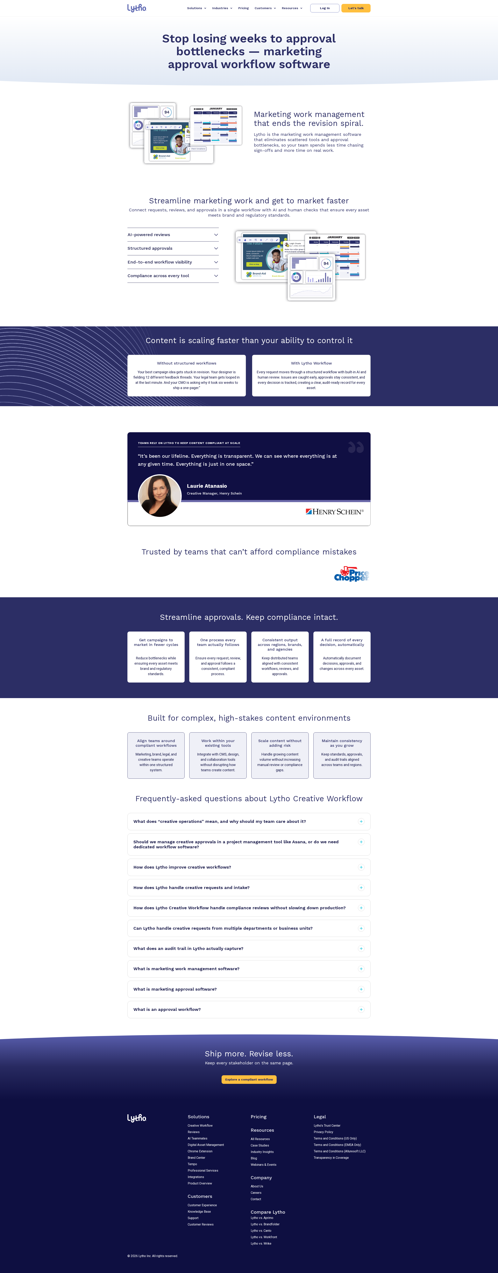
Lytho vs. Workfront (264, 1237)
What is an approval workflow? (167, 1009)
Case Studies (260, 1145)
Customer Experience (202, 1205)
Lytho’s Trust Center (327, 1125)
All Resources (260, 1139)
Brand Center (196, 1158)
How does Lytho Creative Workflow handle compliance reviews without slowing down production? (239, 907)
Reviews (194, 1132)
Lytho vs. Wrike (261, 1243)
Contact (256, 1199)
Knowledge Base (199, 1211)
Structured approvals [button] (150, 248)
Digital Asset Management (206, 1145)
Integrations (196, 1177)
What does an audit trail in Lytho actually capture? (188, 948)
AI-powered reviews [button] (149, 234)
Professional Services (203, 1170)
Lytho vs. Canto (261, 1231)
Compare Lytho (268, 1212)
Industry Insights (262, 1152)
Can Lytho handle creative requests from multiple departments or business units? (223, 928)
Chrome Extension (200, 1151)
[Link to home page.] (137, 8)
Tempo (192, 1164)
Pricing (243, 8)
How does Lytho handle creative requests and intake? (191, 887)
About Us (257, 1186)
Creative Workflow (200, 1125)
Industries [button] (220, 8)
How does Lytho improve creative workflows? (182, 867)
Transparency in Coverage (331, 1158)
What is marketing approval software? (175, 989)
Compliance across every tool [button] (158, 275)
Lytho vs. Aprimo (262, 1218)
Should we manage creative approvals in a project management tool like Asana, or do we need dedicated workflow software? (236, 844)
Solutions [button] (194, 8)
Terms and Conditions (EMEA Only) (337, 1145)
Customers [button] (263, 8)
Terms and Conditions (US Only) (335, 1138)
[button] (324, 8)
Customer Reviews (201, 1224)
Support (193, 1218)
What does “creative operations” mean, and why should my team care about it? (219, 821)
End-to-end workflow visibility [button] (160, 262)
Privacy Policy (323, 1132)
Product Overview (200, 1183)
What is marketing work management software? (186, 968)
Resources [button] (290, 8)
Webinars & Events (263, 1165)
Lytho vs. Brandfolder (265, 1224)
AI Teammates (197, 1138)
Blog (254, 1158)
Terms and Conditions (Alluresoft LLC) (340, 1151)
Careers (256, 1193)
